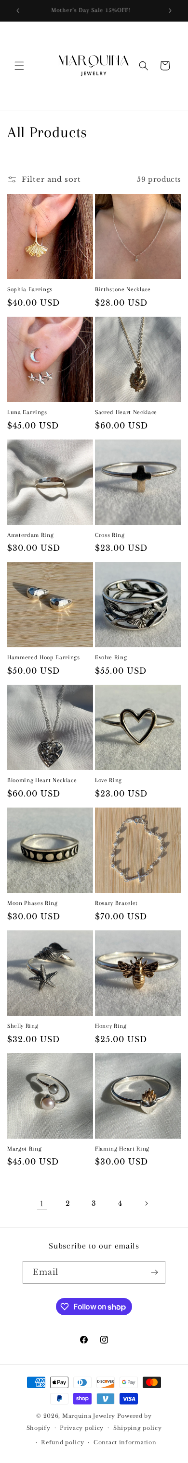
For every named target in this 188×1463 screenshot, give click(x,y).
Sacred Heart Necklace (126, 412)
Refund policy (62, 1442)
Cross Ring (110, 535)
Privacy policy (82, 1428)
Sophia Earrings (30, 289)
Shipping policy (137, 1428)
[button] (19, 65)
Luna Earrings (27, 412)
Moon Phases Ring (32, 903)
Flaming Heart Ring (122, 1148)
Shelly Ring (22, 1026)
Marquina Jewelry (89, 1416)
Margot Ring (24, 1148)
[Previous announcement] (17, 10)
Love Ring (108, 780)
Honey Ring (111, 1026)
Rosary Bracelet (116, 903)
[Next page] (146, 1203)
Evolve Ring (111, 657)
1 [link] (42, 1203)
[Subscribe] (154, 1272)
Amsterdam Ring (30, 535)
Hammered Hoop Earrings (43, 657)
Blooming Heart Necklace (42, 780)
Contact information (125, 1442)
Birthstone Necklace (123, 289)
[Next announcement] (170, 10)
